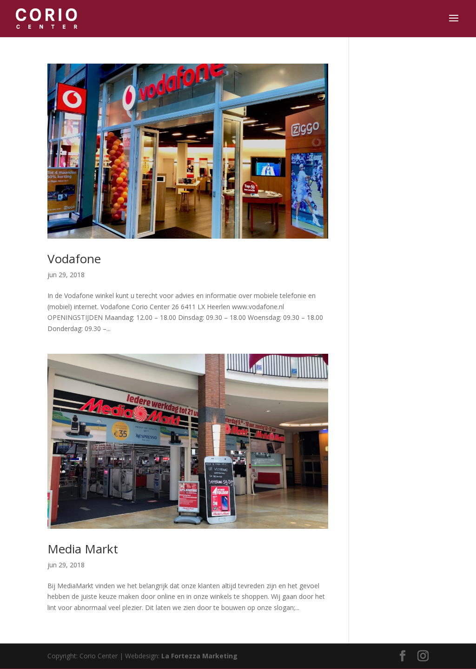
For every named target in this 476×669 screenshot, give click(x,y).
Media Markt (82, 548)
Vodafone (74, 258)
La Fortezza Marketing (199, 655)
